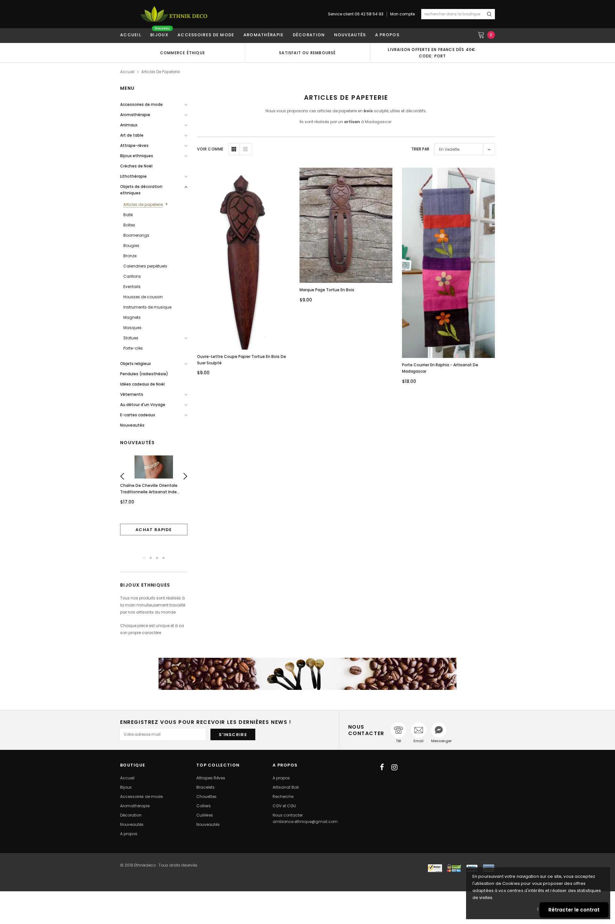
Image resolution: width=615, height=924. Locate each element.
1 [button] (144, 558)
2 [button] (151, 558)
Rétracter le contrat (574, 909)
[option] (182, 52)
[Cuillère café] (307, 674)
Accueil (127, 71)
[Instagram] (394, 767)
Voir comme (210, 149)
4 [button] (163, 558)
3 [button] (157, 558)
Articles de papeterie (160, 71)
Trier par (420, 149)
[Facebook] (382, 767)
